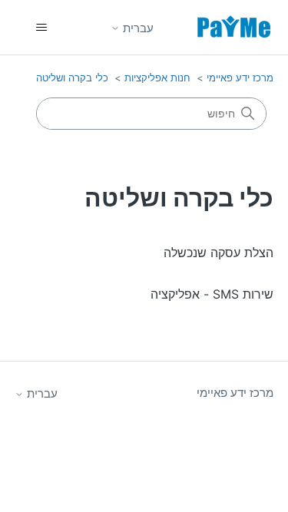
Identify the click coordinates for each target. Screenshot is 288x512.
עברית (137, 28)
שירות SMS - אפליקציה (212, 294)
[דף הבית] (233, 27)
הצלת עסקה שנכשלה (218, 252)
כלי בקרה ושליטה (72, 77)
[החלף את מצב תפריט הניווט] (42, 27)
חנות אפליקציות (157, 77)
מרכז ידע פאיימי (240, 77)
